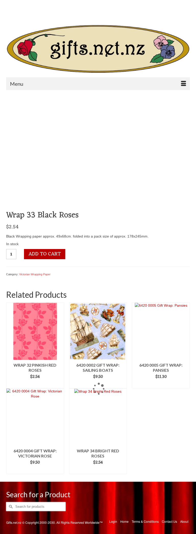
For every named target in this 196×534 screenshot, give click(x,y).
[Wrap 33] (64, 152)
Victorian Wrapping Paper (35, 274)
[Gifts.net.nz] (98, 49)
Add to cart (45, 254)
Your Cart (120, 13)
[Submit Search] (10, 4)
